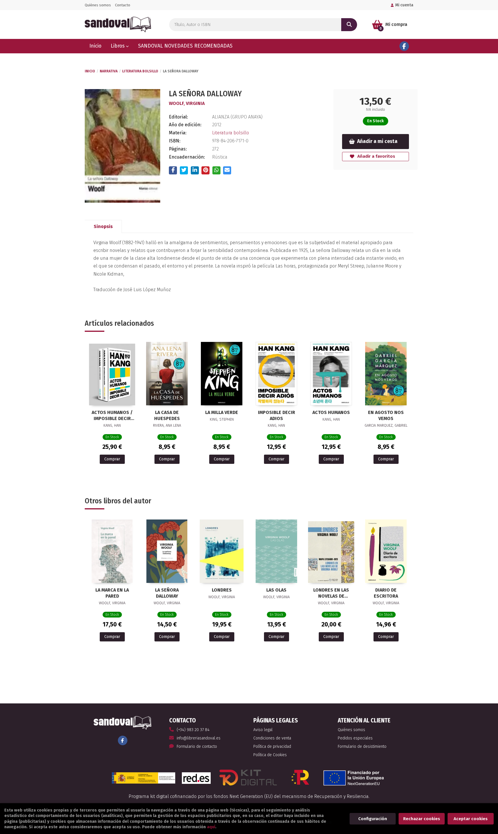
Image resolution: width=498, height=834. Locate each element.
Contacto (122, 5)
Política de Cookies (270, 754)
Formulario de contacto (197, 746)
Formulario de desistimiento (362, 746)
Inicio (90, 71)
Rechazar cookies (421, 818)
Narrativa (109, 71)
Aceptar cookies (471, 818)
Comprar (112, 459)
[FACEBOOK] (404, 46)
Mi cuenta (404, 5)
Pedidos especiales (355, 738)
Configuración (372, 818)
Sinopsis (103, 226)
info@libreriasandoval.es (198, 738)
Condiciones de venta (272, 738)
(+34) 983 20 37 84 (193, 729)
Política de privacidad (272, 746)
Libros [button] (118, 46)
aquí (211, 826)
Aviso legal (263, 729)
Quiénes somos (98, 5)
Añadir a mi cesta (377, 141)
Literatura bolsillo (140, 71)
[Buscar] (349, 24)
